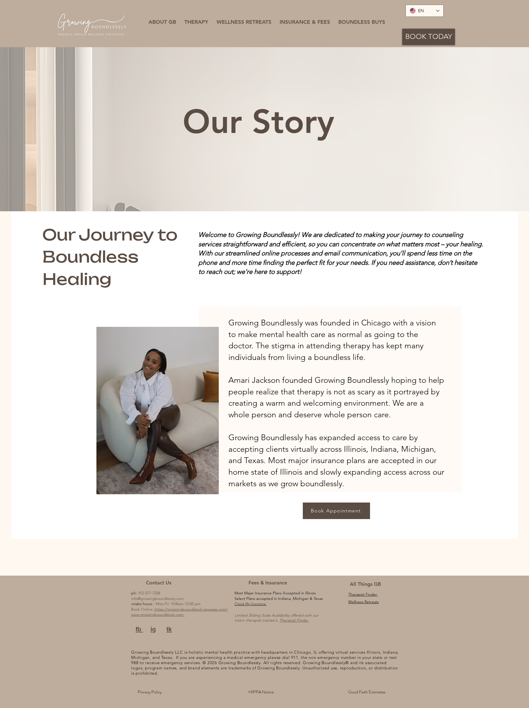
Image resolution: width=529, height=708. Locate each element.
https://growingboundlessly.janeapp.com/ (191, 609)
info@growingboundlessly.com (157, 598)
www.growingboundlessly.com (158, 614)
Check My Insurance (250, 604)
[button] (162, 22)
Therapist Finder (294, 620)
